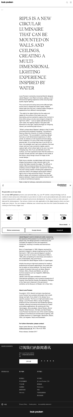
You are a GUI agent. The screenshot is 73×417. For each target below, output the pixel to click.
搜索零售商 (22, 389)
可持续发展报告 (41, 392)
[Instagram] (44, 361)
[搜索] (67, 2)
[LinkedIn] (47, 361)
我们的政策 (40, 395)
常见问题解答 (23, 381)
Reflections (40, 387)
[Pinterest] (50, 361)
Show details (63, 224)
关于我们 (39, 378)
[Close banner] (70, 185)
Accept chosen (36, 230)
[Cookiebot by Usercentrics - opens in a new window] (58, 185)
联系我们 (21, 378)
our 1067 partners (13, 194)
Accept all (60, 230)
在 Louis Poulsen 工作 (43, 381)
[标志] (7, 3)
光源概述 (21, 387)
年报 (38, 389)
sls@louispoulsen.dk (25, 328)
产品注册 (21, 384)
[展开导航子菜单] (70, 3)
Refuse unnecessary (13, 230)
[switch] (27, 218)
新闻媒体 (39, 384)
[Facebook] (41, 361)
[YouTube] (53, 361)
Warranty (21, 392)
